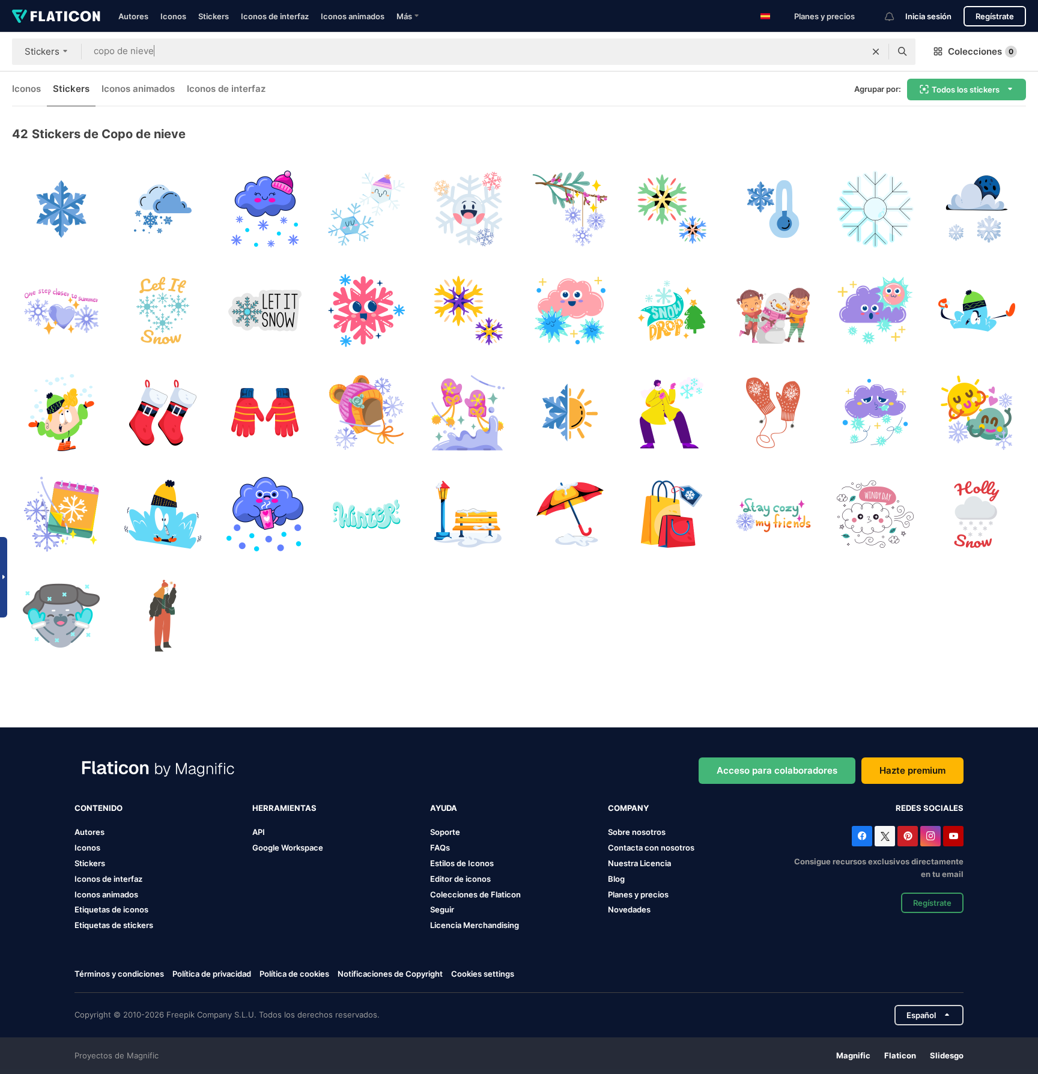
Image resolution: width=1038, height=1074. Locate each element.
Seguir (442, 909)
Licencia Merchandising (474, 925)
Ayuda (443, 808)
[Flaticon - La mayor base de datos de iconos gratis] (56, 16)
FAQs (440, 847)
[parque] (468, 514)
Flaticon (900, 1055)
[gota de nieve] (671, 310)
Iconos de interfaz (275, 16)
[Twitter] (885, 836)
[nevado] (671, 412)
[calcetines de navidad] (162, 412)
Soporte (445, 832)
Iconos (173, 16)
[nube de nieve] (570, 310)
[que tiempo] (570, 412)
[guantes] (773, 412)
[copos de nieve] (366, 209)
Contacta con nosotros (651, 847)
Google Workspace (287, 847)
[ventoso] (874, 514)
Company (628, 808)
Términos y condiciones (119, 973)
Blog (616, 879)
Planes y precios (824, 16)
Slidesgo (947, 1055)
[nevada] (976, 209)
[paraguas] (570, 514)
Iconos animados (352, 16)
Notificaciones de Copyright (390, 973)
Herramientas (284, 808)
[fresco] (773, 209)
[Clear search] (876, 51)
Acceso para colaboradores (777, 770)
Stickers (213, 16)
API (258, 832)
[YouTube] (953, 836)
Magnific (853, 1055)
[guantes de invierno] (265, 412)
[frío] (162, 514)
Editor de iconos (460, 879)
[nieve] (61, 209)
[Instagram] (930, 836)
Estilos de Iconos (462, 863)
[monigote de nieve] (773, 310)
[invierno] (468, 209)
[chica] (162, 615)
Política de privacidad (211, 973)
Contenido (98, 808)
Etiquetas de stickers (113, 925)
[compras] (671, 514)
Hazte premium (912, 770)
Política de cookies (294, 973)
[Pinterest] (907, 836)
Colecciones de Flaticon (475, 894)
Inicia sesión (928, 16)
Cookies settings (482, 973)
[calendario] (61, 514)
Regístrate (995, 16)
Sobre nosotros (637, 832)
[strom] (874, 412)
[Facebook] (862, 836)
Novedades (629, 909)
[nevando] (265, 209)
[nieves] (874, 310)
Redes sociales (930, 808)
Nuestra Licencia (639, 863)
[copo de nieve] (671, 209)
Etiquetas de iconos (111, 909)
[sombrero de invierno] (366, 412)
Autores (133, 16)
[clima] (976, 412)
